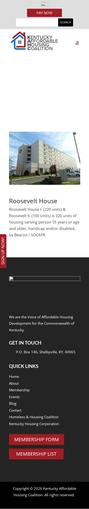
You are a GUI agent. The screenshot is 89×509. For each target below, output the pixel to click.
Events (14, 396)
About (14, 383)
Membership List (36, 454)
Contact (15, 410)
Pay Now (44, 12)
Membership (19, 390)
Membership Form (36, 439)
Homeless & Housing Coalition (34, 416)
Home (14, 376)
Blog (12, 403)
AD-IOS (44, 501)
